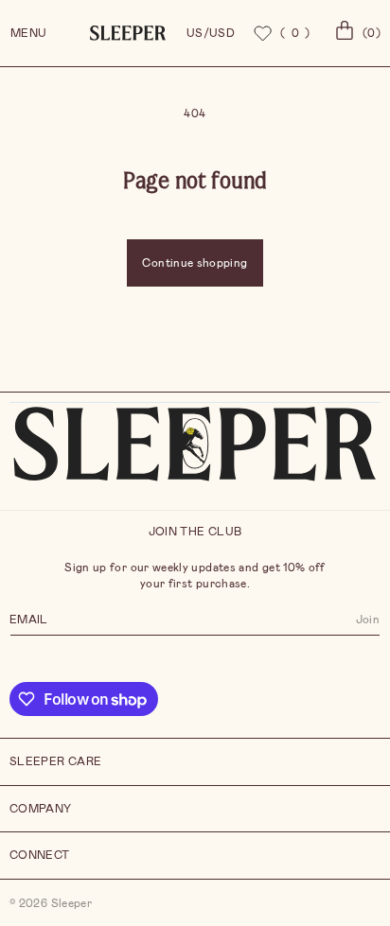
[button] (355, 33)
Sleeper (72, 903)
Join (368, 619)
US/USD (210, 33)
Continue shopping (194, 263)
